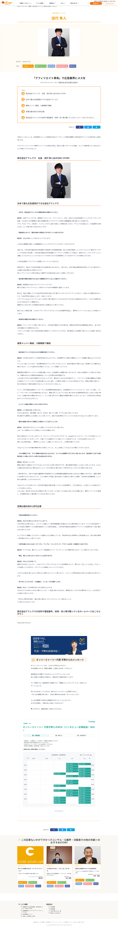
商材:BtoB (72, 66)
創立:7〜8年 (51, 66)
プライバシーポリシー (57, 922)
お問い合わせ (73, 3)
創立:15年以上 (50, 886)
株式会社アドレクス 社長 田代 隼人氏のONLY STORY (46, 93)
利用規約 (48, 922)
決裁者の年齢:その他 (62, 66)
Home (19, 6)
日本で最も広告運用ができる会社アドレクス (42, 99)
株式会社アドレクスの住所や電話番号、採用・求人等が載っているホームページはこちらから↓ (60, 117)
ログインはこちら (109, 3)
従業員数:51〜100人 (22, 882)
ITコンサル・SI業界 (26, 6)
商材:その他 (38, 886)
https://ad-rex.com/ (24, 623)
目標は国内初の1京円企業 (35, 111)
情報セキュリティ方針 (70, 922)
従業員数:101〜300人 (52, 882)
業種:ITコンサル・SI (41, 66)
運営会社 (35, 922)
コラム (62, 3)
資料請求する (96, 3)
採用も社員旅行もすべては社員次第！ (86, 868)
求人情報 (42, 922)
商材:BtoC (67, 886)
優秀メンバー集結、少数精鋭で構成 (39, 105)
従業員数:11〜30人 (28, 66)
